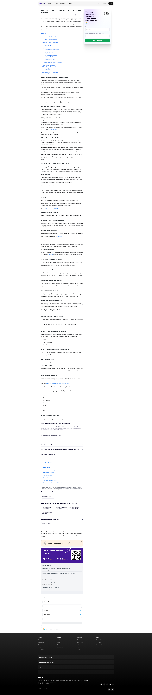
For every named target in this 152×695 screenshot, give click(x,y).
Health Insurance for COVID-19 (52, 208)
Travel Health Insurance (47, 475)
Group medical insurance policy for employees (52, 477)
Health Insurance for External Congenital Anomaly (47, 508)
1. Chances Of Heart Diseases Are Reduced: (51, 49)
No (79, 543)
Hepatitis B (51, 254)
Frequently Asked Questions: (47, 73)
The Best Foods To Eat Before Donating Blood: (50, 42)
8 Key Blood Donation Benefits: (47, 48)
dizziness (60, 320)
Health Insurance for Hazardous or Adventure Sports (61, 508)
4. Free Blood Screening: (48, 53)
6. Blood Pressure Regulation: (49, 56)
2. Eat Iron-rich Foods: (47, 69)
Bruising (44, 407)
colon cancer (59, 236)
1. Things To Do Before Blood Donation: (50, 39)
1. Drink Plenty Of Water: (48, 68)
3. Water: (45, 46)
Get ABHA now (97, 40)
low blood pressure (53, 129)
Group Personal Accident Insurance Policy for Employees (54, 482)
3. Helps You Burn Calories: (48, 52)
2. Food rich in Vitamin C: (48, 45)
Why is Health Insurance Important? (50, 480)
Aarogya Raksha (46, 467)
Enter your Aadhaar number (91, 26)
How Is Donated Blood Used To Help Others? (49, 36)
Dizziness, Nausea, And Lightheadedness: (51, 63)
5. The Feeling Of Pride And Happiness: (50, 55)
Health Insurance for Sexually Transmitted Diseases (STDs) (74, 508)
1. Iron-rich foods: (47, 43)
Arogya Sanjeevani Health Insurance (46, 524)
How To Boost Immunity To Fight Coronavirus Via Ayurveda (54, 470)
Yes (71, 543)
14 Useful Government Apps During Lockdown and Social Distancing (56, 464)
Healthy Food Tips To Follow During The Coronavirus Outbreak (58, 383)
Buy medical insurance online (48, 472)
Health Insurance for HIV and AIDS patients (47, 513)
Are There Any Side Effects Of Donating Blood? (50, 72)
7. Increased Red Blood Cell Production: (51, 58)
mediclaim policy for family (48, 462)
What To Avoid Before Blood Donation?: (48, 65)
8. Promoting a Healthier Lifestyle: (50, 59)
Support (70, 3)
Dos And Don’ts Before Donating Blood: (48, 38)
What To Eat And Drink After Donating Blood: (49, 66)
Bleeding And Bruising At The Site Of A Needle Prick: (53, 62)
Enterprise (56, 3)
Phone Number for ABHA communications (94, 33)
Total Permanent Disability (46, 496)
